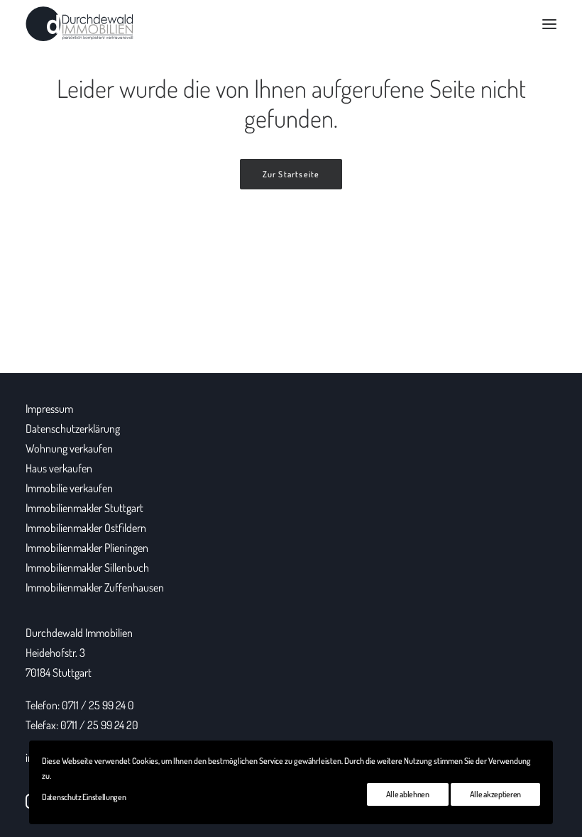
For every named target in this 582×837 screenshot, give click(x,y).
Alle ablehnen (407, 794)
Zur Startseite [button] (291, 174)
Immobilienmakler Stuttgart (84, 508)
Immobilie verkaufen (69, 488)
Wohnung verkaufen (69, 448)
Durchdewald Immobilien (79, 633)
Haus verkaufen (59, 468)
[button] (549, 24)
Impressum (49, 408)
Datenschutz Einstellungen (84, 797)
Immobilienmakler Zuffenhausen (95, 587)
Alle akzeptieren (495, 794)
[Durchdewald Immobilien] (79, 24)
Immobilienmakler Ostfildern (86, 528)
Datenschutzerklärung (73, 428)
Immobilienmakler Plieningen (87, 548)
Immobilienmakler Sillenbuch (87, 567)
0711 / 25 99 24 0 (98, 705)
